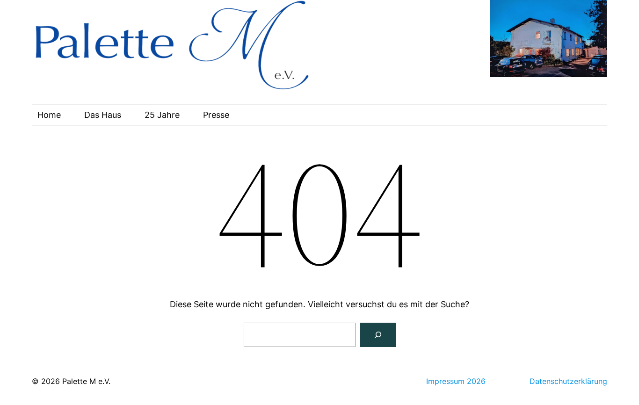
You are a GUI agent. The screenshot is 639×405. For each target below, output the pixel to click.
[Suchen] (378, 335)
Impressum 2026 (456, 381)
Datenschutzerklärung (568, 381)
